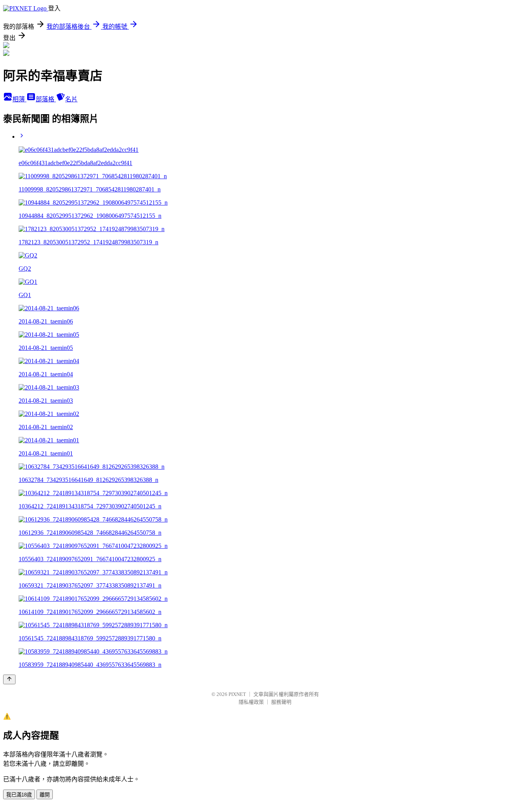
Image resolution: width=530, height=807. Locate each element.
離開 (45, 795)
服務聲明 (281, 702)
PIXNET (237, 694)
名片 (71, 99)
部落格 (46, 99)
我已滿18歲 (19, 795)
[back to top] (9, 679)
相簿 (19, 99)
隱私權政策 (251, 702)
